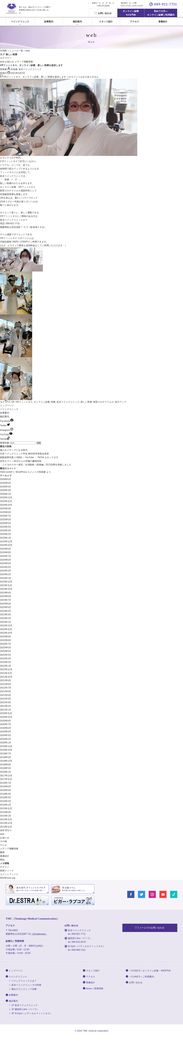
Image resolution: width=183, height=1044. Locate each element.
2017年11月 (6, 779)
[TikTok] (173, 894)
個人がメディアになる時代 (13, 450)
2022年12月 (6, 625)
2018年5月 (5, 768)
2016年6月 (5, 786)
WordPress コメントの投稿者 (31, 472)
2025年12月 (6, 497)
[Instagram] (152, 894)
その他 (3, 841)
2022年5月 (5, 651)
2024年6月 (5, 560)
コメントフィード (9, 874)
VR (12, 402)
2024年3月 (5, 570)
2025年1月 (5, 538)
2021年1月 (5, 709)
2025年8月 (5, 512)
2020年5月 (5, 731)
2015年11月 (6, 808)
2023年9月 (5, 592)
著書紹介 (163, 21)
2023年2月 (5, 618)
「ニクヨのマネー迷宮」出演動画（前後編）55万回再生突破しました (35, 464)
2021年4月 (5, 698)
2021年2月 (5, 706)
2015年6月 (5, 812)
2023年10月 (6, 589)
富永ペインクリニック (30, 69)
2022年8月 (5, 640)
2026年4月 (5, 486)
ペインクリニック (20, 21)
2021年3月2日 (18, 73)
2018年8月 (5, 764)
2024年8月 (5, 552)
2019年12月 (6, 746)
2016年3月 (5, 797)
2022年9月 (5, 636)
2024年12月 (6, 541)
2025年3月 (5, 530)
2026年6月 (5, 479)
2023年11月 (6, 585)
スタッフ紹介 (106, 21)
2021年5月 (5, 695)
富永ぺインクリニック (11, 8)
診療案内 (48, 21)
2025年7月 (5, 516)
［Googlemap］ (39, 934)
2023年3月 (5, 614)
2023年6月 (5, 603)
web (2, 61)
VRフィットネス (24, 402)
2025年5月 (5, 523)
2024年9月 (5, 549)
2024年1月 (5, 578)
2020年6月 (5, 728)
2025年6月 (5, 519)
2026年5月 (5, 483)
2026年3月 (5, 490)
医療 (53, 402)
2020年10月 (6, 717)
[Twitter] (141, 894)
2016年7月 (5, 783)
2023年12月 (6, 581)
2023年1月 (5, 622)
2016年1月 (5, 805)
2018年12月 (6, 761)
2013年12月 (6, 823)
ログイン (4, 867)
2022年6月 (5, 647)
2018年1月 (5, 772)
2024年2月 (5, 574)
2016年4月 (5, 794)
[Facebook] (130, 894)
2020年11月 (6, 713)
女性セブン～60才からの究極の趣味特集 (20, 461)
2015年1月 (5, 816)
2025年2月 (5, 534)
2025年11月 (6, 501)
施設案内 (4, 416)
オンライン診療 (42, 402)
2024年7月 (5, 556)
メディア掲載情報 (24, 61)
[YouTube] (163, 894)
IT (9, 402)
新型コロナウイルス (103, 402)
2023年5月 (5, 607)
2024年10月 (6, 545)
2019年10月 (6, 750)
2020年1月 (5, 742)
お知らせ (9, 61)
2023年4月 (5, 611)
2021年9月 (5, 680)
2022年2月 (5, 662)
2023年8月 (5, 596)
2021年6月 (5, 691)
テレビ (3, 845)
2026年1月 (5, 494)
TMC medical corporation (95, 1031)
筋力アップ (120, 402)
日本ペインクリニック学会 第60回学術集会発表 (24, 453)
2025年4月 (5, 527)
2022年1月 (5, 666)
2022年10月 (6, 633)
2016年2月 (5, 801)
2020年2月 (5, 739)
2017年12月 (6, 775)
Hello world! (6, 472)
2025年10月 (6, 505)
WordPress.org (7, 878)
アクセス (134, 21)
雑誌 (2, 859)
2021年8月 (5, 684)
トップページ (7, 405)
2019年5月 (5, 757)
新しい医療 (86, 402)
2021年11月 (6, 673)
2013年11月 (6, 827)
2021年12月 (6, 669)
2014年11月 (6, 819)
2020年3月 (5, 735)
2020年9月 (5, 720)
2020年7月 (5, 724)
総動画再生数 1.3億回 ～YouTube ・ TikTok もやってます (29, 457)
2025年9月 (5, 508)
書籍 (2, 852)
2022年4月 (5, 655)
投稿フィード (7, 870)
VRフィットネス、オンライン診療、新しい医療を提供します (31, 65)
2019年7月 (5, 753)
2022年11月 (6, 629)
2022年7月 (5, 644)
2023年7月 (5, 600)
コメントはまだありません (51, 77)
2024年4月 (5, 567)
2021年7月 (5, 687)
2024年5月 (5, 563)
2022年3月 (5, 658)
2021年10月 (6, 677)
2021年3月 (5, 702)
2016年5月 (5, 790)
